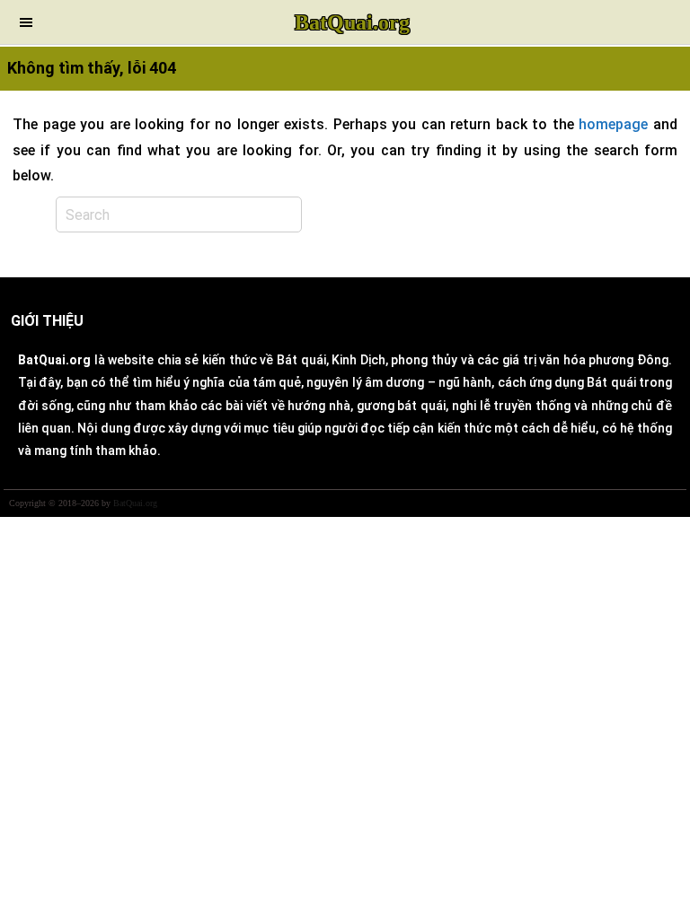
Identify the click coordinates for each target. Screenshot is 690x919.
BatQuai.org (352, 22)
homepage (613, 124)
